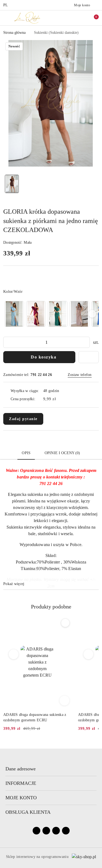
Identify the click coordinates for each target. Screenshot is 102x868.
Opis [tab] (26, 453)
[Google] (66, 830)
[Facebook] (36, 830)
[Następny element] (92, 313)
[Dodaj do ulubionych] (89, 357)
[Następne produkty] (88, 654)
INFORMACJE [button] (20, 783)
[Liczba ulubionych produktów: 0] (81, 18)
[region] (51, 314)
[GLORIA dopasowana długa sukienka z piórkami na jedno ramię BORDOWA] (35, 314)
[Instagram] (46, 830)
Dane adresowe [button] (20, 768)
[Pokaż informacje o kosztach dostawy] (59, 399)
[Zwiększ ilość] (85, 342)
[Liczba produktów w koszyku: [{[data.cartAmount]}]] (92, 18)
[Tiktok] (56, 830)
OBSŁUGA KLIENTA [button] (28, 812)
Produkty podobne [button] (51, 607)
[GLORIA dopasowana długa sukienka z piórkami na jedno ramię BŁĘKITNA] (14, 314)
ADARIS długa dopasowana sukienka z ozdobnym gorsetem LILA (34, 717)
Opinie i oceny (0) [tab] (62, 453)
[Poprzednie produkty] (14, 654)
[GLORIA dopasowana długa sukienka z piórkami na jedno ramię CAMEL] (79, 314)
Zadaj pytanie (23, 419)
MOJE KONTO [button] (21, 797)
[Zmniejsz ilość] (8, 342)
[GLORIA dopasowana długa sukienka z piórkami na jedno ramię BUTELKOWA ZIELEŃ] (57, 314)
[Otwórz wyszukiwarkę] (70, 18)
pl (5, 5)
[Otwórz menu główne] (6, 17)
